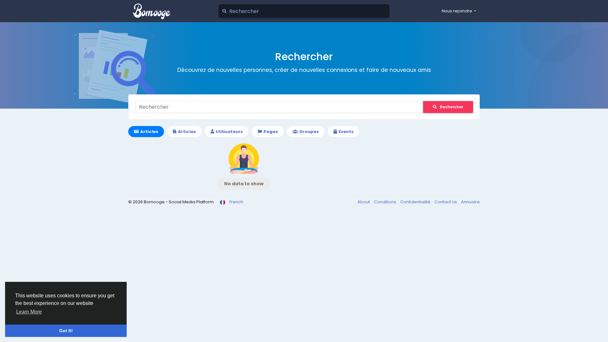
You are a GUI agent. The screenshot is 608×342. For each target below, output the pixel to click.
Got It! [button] (66, 330)
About (364, 202)
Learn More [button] (29, 311)
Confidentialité (415, 202)
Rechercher (451, 107)
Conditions (385, 202)
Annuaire (470, 202)
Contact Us (446, 202)
